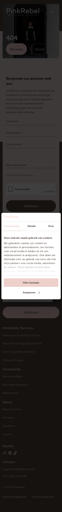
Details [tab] (32, 226)
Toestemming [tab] (12, 226)
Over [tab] (51, 226)
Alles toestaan (31, 282)
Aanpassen (29, 292)
